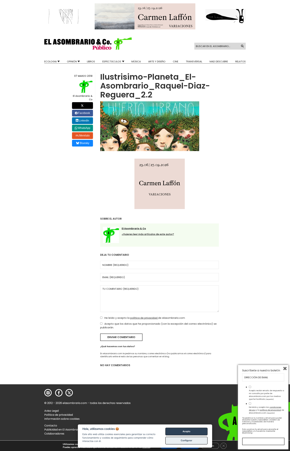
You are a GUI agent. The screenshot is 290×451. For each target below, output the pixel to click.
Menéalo (84, 135)
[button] (88, 43)
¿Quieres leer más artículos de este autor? (148, 234)
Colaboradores (54, 434)
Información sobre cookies (62, 419)
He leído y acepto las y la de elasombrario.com (266, 410)
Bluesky (84, 143)
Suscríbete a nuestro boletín (261, 370)
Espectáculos (111, 61)
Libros (91, 61)
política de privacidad (144, 318)
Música (136, 61)
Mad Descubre (219, 61)
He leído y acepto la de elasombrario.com (144, 318)
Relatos (240, 61)
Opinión (72, 61)
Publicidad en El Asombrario (62, 430)
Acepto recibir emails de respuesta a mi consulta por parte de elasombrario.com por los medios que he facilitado (266, 394)
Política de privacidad (58, 415)
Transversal (194, 61)
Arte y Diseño (156, 61)
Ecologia (50, 61)
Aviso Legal (51, 411)
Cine (175, 61)
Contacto (50, 425)
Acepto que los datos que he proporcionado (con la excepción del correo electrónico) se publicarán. (158, 325)
